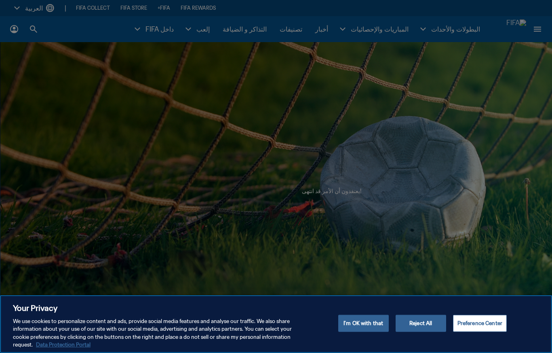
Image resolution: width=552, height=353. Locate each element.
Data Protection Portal (63, 344)
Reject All (420, 323)
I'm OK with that (363, 323)
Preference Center (479, 323)
